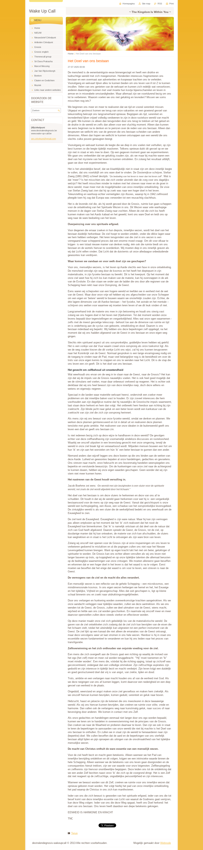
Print (171, 3)
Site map (146, 3)
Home (71, 53)
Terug (74, 833)
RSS (160, 3)
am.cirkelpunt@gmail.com (43, 138)
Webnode (165, 842)
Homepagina (129, 3)
